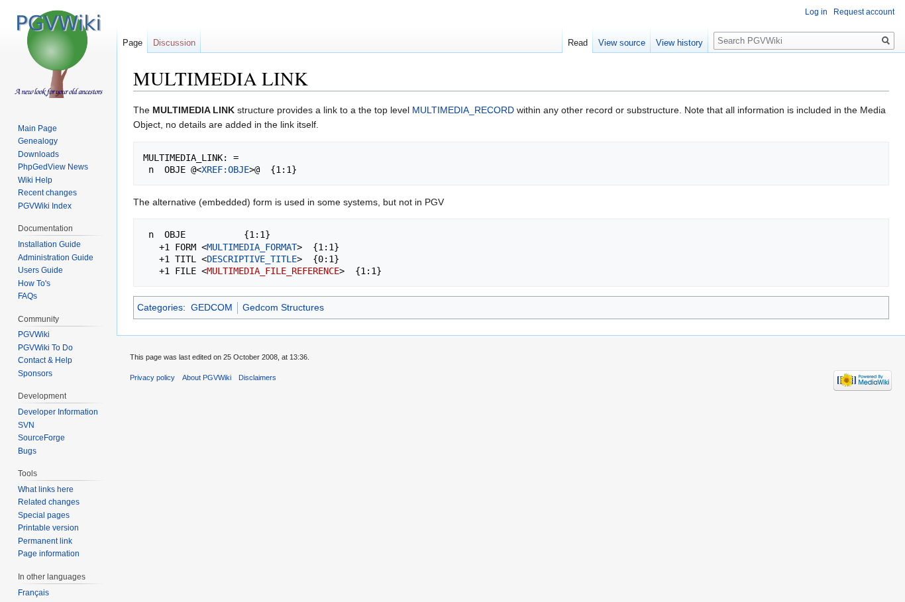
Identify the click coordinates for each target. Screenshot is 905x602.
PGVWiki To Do (45, 347)
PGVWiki (34, 334)
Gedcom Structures (283, 307)
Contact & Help (45, 360)
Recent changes (47, 192)
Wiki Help (35, 180)
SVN (26, 425)
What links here (46, 489)
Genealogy (38, 141)
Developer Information (58, 412)
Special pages (44, 515)
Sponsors (35, 373)
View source (621, 43)
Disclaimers (257, 377)
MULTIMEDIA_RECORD (463, 110)
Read (578, 43)
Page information (49, 553)
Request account (863, 12)
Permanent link (45, 541)
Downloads (38, 154)
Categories (160, 307)
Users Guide (40, 270)
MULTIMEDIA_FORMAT (252, 247)
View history (679, 43)
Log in (816, 12)
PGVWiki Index (45, 206)
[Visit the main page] (58, 53)
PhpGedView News (53, 167)
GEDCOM (212, 307)
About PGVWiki (206, 377)
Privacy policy (152, 377)
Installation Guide (49, 244)
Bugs (27, 451)
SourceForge (41, 437)
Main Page (37, 128)
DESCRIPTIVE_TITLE (252, 259)
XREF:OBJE (225, 169)
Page (132, 43)
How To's (34, 283)
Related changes (49, 502)
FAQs (27, 296)
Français (33, 592)
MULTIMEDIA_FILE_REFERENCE (273, 271)
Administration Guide (55, 257)
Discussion (174, 43)
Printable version (48, 527)
